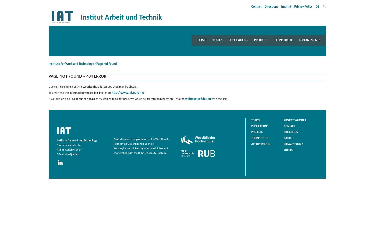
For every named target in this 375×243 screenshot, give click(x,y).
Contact (256, 6)
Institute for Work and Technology (71, 64)
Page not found (106, 64)
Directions (271, 6)
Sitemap (289, 150)
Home (202, 40)
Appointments (309, 40)
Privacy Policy (303, 6)
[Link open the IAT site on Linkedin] (62, 165)
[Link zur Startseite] (62, 22)
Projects (260, 40)
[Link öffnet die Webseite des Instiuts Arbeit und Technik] (64, 134)
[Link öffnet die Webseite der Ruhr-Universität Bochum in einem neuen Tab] (198, 157)
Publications (238, 40)
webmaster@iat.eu (198, 99)
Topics (217, 40)
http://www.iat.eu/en (126, 93)
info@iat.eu (72, 154)
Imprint (286, 6)
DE (317, 6)
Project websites (295, 120)
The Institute (283, 40)
